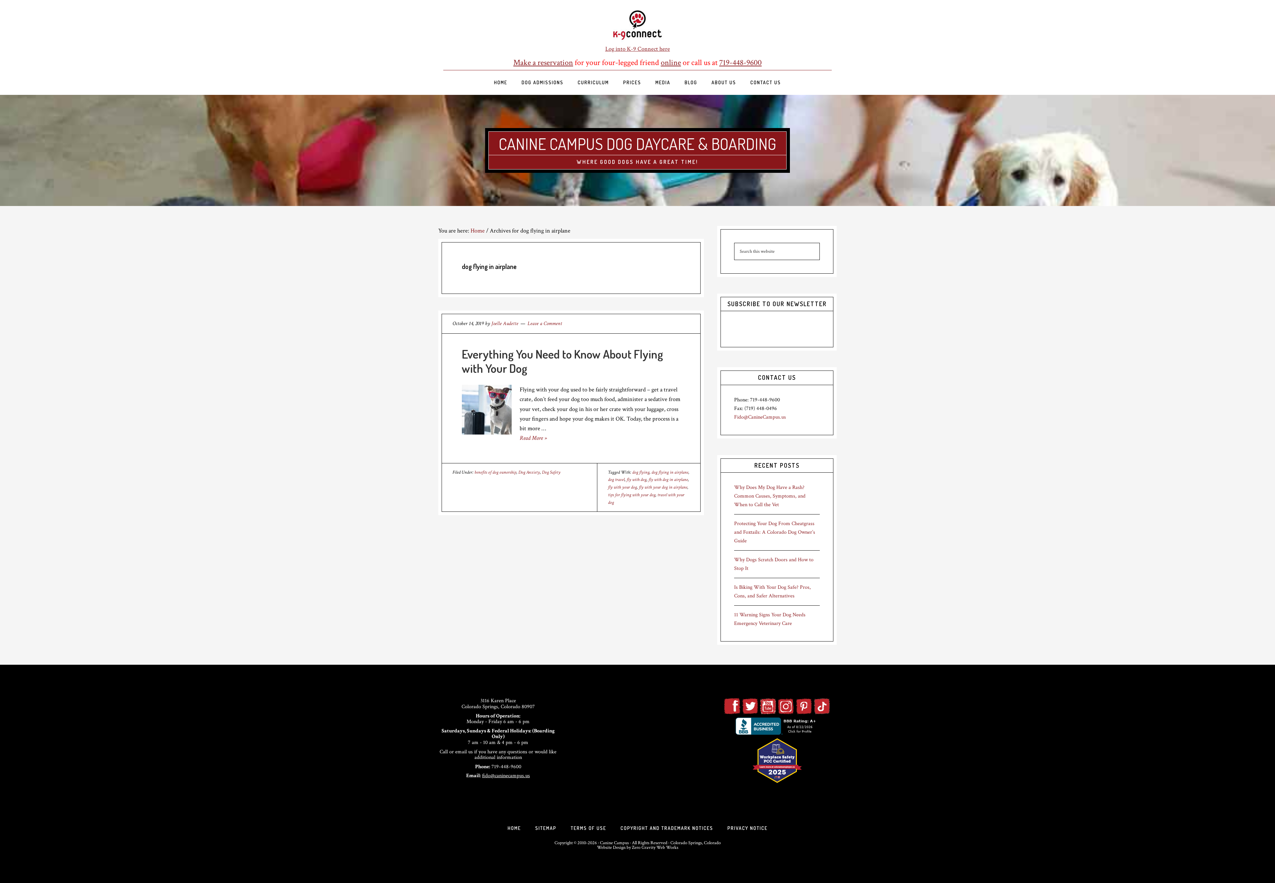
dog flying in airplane (669, 472)
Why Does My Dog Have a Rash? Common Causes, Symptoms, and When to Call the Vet (770, 496)
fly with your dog (622, 487)
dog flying (640, 472)
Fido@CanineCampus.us (760, 417)
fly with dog (636, 480)
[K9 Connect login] (637, 25)
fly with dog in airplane (668, 480)
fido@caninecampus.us (506, 775)
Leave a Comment (545, 323)
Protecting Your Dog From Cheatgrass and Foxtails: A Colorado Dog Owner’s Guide (774, 532)
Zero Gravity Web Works (655, 847)
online (671, 62)
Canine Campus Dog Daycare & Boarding (637, 144)
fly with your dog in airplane (663, 487)
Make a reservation (543, 62)
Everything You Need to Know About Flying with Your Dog (562, 361)
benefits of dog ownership (495, 472)
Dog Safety (551, 472)
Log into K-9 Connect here (637, 49)
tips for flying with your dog (631, 495)
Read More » (533, 438)
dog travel (616, 480)
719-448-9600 (740, 62)
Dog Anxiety (529, 472)
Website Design (611, 847)
